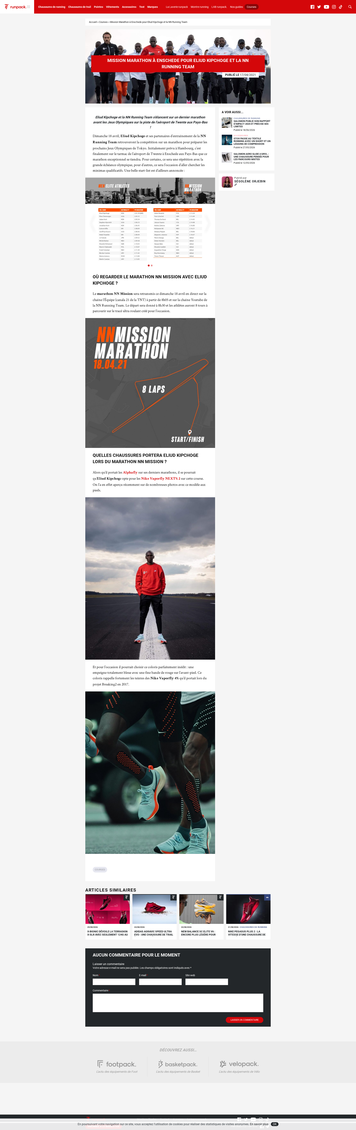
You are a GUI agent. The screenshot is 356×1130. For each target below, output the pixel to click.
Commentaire (101, 990)
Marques (152, 6)
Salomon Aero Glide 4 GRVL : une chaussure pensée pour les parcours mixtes (251, 157)
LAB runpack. (219, 6)
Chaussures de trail (79, 6)
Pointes (98, 6)
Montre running (200, 6)
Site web (190, 975)
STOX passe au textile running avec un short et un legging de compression (252, 141)
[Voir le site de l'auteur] (235, 185)
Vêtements (112, 6)
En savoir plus (259, 1124)
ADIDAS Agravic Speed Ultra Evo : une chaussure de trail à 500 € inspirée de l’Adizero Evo (153, 936)
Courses (251, 6)
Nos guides (236, 6)
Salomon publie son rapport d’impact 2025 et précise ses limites (252, 124)
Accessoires (129, 6)
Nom (96, 975)
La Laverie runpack (177, 6)
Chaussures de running (51, 6)
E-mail (143, 975)
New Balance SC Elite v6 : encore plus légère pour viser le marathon (198, 934)
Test (141, 6)
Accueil (93, 22)
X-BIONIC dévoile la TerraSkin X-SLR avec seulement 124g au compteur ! (107, 934)
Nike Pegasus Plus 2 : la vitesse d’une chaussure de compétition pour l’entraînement (247, 936)
